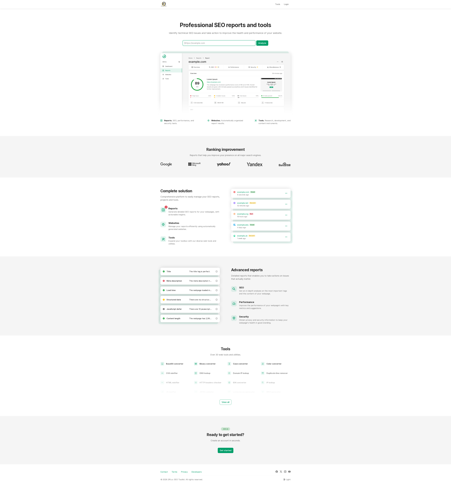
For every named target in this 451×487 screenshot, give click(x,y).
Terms (174, 472)
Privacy (184, 472)
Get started (225, 450)
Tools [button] (277, 4)
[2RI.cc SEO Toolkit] (163, 4)
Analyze (262, 43)
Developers (196, 472)
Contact (164, 472)
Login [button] (286, 4)
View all (225, 402)
